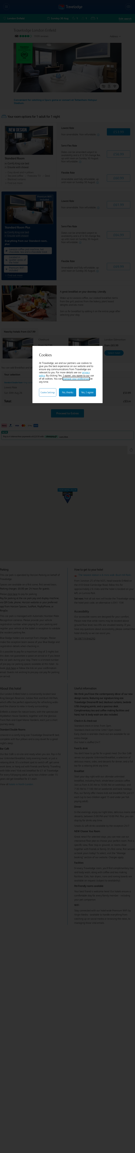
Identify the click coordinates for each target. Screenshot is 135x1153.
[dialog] (67, 374)
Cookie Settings (47, 392)
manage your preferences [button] (76, 378)
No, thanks (67, 392)
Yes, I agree (87, 392)
